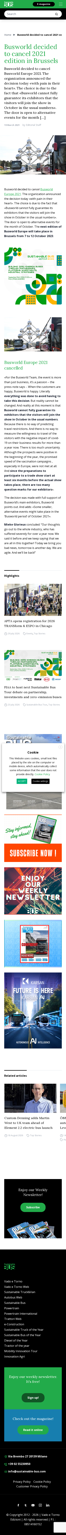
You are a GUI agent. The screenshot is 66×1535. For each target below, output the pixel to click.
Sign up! (33, 1398)
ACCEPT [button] (22, 781)
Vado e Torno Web (16, 1287)
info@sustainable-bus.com (26, 1471)
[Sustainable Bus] (8, 4)
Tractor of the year (16, 1346)
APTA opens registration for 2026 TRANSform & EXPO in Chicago (29, 623)
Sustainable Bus (15, 1303)
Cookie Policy (42, 1482)
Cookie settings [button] (40, 781)
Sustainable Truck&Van (19, 1292)
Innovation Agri (14, 1356)
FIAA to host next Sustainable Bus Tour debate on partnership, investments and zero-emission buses (33, 692)
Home (7, 34)
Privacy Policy (22, 1482)
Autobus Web (13, 1297)
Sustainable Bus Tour (36, 704)
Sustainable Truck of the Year (23, 1330)
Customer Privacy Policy (32, 1486)
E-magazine (43, 4)
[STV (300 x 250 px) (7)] (33, 943)
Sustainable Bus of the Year (22, 1335)
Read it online (33, 1430)
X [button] (60, 747)
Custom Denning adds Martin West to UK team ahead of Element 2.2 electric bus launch (28, 1123)
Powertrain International (20, 1314)
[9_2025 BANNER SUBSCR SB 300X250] (33, 838)
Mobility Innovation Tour (20, 1351)
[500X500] (33, 276)
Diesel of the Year (16, 1340)
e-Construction (14, 1324)
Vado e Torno (13, 1281)
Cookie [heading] (33, 752)
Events (29, 633)
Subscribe (33, 1207)
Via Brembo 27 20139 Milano (27, 1456)
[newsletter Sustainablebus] (33, 891)
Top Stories (39, 633)
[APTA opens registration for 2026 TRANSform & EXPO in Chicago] (33, 600)
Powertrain (11, 1308)
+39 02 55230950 (18, 1464)
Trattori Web (12, 1319)
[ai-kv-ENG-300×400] (33, 1010)
